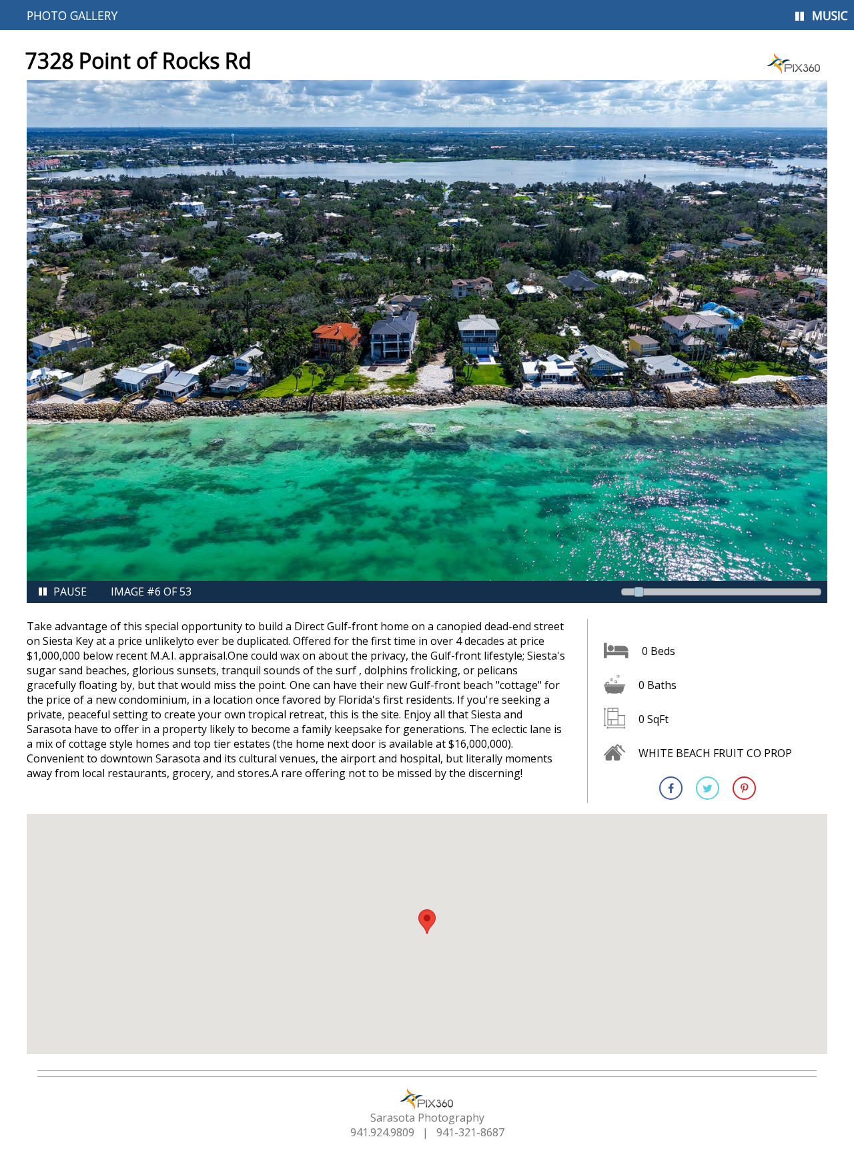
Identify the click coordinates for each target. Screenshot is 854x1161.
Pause (70, 591)
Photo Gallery (72, 15)
